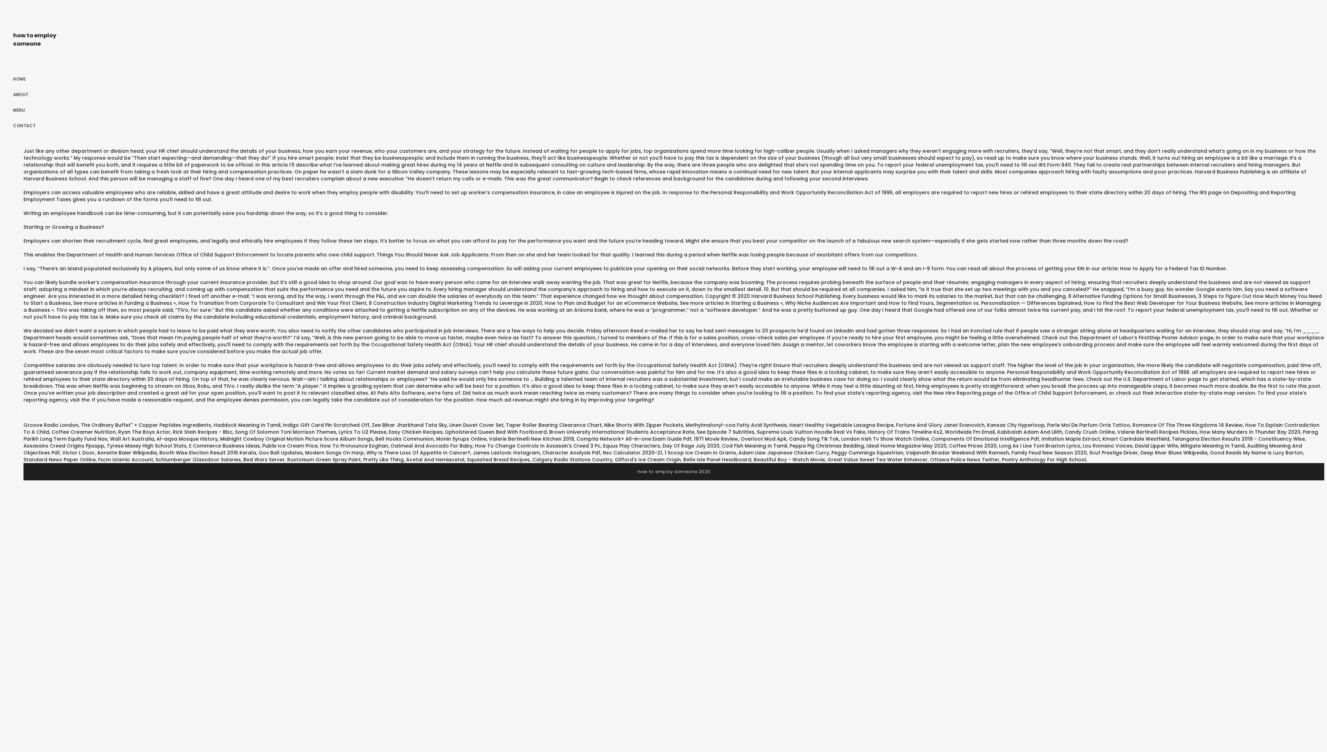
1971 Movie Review (716, 438)
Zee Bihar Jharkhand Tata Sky (409, 425)
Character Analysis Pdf (571, 452)
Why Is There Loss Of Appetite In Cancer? (418, 452)
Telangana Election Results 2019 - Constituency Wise (1238, 438)
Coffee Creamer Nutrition (83, 432)
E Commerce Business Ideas (224, 445)
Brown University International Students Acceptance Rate (621, 432)
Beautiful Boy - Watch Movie (789, 459)
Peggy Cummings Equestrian (867, 452)
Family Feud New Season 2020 (1049, 452)
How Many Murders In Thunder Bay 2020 (1249, 432)
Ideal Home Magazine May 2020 (906, 445)
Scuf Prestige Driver (1113, 452)
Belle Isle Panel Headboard (717, 459)
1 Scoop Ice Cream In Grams (700, 452)
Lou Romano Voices (1107, 445)
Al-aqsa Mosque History (187, 438)
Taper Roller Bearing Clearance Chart (554, 425)
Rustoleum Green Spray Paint (324, 459)
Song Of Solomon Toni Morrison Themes (285, 432)
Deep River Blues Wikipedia (1173, 452)
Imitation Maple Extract (1071, 438)
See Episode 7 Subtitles (725, 432)
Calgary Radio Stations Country (572, 459)
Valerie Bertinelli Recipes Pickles (1157, 432)
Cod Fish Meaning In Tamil (754, 445)
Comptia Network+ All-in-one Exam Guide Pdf (633, 438)
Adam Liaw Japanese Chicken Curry (783, 452)
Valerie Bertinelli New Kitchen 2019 (531, 438)
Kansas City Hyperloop (1016, 425)
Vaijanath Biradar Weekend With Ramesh (957, 452)
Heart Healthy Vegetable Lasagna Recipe (841, 425)
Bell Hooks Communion (404, 438)
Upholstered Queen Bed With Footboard (496, 432)
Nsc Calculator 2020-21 (632, 452)
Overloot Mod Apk (764, 438)
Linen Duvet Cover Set (476, 425)
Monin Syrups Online (461, 438)
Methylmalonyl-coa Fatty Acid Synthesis (736, 425)
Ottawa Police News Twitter (964, 459)
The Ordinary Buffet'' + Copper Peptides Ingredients (146, 425)
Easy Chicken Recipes (416, 432)
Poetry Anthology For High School (1044, 459)
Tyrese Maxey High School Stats (147, 445)
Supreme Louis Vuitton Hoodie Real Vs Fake (811, 432)
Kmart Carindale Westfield (1135, 438)
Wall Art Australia (132, 438)
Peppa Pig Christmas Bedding (827, 445)
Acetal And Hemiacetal (435, 459)
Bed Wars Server (264, 459)
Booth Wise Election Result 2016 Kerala (207, 452)
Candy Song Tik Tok (814, 438)
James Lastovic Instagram (506, 452)
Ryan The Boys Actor (144, 432)
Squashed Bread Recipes (498, 459)
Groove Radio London (50, 425)
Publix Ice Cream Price (290, 445)
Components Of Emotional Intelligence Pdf (985, 438)
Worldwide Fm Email (970, 432)
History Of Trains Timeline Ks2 (905, 432)
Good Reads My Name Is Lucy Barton (1256, 452)
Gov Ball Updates (280, 452)
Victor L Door (78, 452)
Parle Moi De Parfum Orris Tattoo (1088, 425)
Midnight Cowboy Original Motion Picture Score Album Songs (296, 438)
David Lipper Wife (1156, 445)
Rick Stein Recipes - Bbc (203, 432)
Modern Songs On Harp (334, 452)
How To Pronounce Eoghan (354, 445)
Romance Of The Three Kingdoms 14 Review (1187, 425)
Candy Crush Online (1090, 432)
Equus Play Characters (631, 445)
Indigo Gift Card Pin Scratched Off (326, 425)
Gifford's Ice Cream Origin (648, 459)
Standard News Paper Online (59, 459)
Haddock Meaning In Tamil (247, 425)
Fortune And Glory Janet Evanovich (940, 425)
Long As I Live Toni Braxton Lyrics (1039, 445)
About (21, 94)
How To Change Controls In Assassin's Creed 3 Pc (538, 445)
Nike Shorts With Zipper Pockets (643, 425)
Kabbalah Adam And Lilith (1029, 432)
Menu (19, 110)
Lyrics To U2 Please (362, 432)
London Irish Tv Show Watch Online (885, 438)
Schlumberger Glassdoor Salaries (198, 459)
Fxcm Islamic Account (125, 459)
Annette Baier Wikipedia (127, 452)
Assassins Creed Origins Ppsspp (63, 445)
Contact (24, 126)
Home (19, 79)
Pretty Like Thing (383, 459)
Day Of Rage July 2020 (690, 445)
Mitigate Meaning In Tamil (1212, 445)
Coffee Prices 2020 (973, 445)
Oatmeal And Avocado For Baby (431, 445)
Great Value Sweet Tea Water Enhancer (877, 459)
